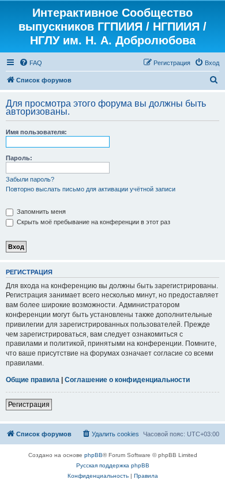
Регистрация (29, 405)
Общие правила (32, 380)
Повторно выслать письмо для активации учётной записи (90, 189)
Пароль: (19, 157)
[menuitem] (30, 63)
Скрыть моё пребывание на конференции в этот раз (92, 221)
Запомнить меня (40, 211)
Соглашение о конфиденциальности (127, 380)
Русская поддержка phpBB (112, 465)
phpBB (93, 455)
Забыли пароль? (30, 179)
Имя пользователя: (36, 132)
